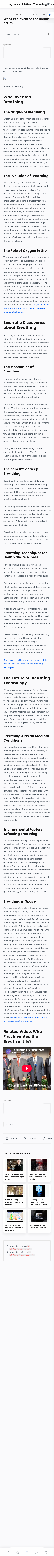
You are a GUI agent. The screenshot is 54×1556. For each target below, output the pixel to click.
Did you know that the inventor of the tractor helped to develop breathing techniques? (26, 308)
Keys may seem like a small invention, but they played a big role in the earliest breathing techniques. (26, 664)
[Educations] (10, 1124)
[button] (4, 4)
